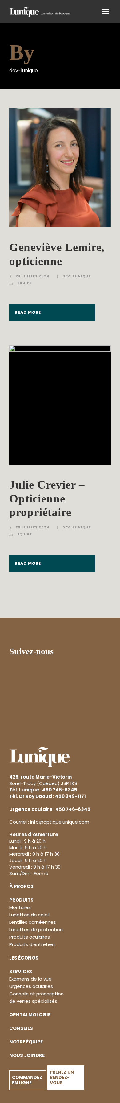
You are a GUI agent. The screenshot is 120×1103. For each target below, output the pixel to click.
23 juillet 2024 (32, 276)
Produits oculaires (29, 937)
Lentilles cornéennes (32, 922)
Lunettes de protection (36, 929)
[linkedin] (73, 652)
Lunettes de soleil (29, 914)
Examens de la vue (30, 979)
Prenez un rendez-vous (62, 1077)
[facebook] (63, 652)
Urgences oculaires (31, 986)
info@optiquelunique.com (59, 822)
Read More (28, 312)
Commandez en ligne (27, 1080)
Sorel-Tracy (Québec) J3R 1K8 (43, 780)
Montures (20, 907)
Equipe (24, 282)
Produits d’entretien (32, 944)
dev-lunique (76, 276)
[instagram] (84, 652)
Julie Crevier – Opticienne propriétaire (47, 498)
